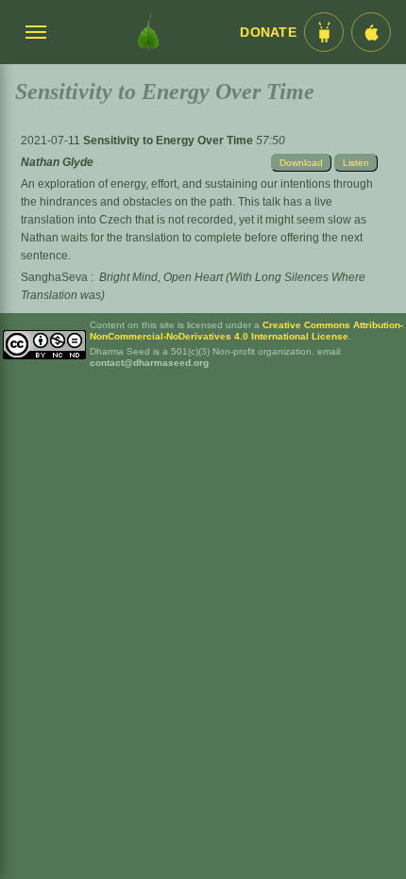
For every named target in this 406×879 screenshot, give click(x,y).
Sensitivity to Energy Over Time (169, 140)
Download (301, 163)
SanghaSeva (54, 277)
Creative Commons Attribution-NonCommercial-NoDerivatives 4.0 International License (246, 330)
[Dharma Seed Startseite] (148, 32)
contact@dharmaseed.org (149, 362)
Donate (268, 32)
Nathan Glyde (57, 162)
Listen (356, 163)
